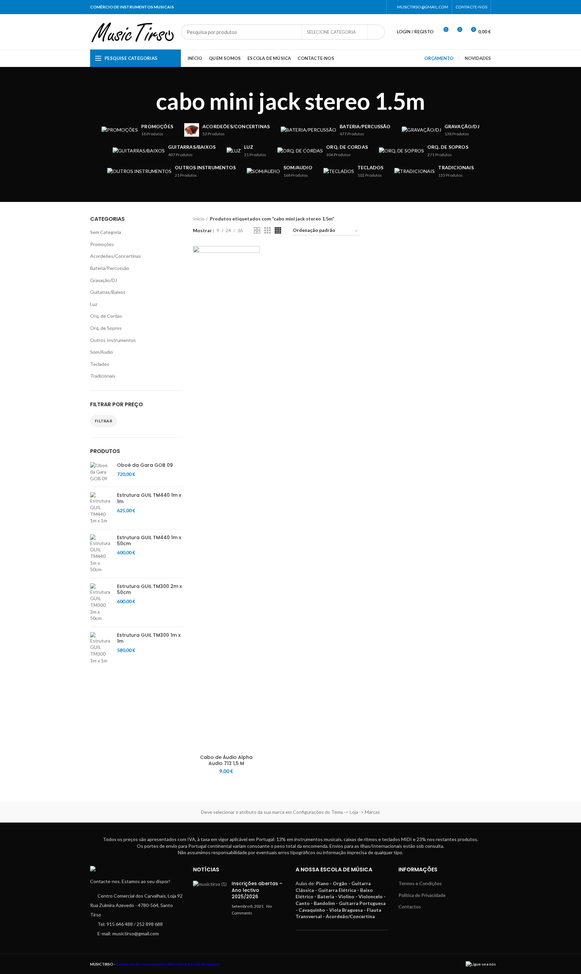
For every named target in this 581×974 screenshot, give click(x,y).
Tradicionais (102, 376)
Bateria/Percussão (109, 268)
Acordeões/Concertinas (115, 256)
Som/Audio (101, 352)
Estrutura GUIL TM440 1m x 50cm (149, 540)
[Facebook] (370, 7)
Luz (93, 304)
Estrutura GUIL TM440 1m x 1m (149, 498)
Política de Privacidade (422, 895)
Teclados (99, 364)
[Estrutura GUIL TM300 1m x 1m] (101, 648)
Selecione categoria (331, 32)
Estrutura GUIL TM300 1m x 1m (149, 638)
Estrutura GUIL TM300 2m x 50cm (149, 589)
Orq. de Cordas (106, 316)
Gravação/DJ (103, 280)
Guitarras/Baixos (107, 292)
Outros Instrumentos (113, 340)
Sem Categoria (105, 232)
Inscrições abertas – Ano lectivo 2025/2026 (257, 890)
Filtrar (103, 420)
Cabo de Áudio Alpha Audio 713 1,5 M (226, 760)
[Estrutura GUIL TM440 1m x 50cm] (101, 553)
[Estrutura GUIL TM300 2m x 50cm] (101, 602)
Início (198, 218)
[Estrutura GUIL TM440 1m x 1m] (101, 508)
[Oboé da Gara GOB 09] (101, 472)
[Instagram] (379, 7)
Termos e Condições (420, 883)
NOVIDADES (478, 58)
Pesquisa (375, 32)
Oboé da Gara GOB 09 (145, 465)
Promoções (102, 244)
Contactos (409, 906)
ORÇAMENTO (438, 58)
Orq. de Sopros (106, 328)
